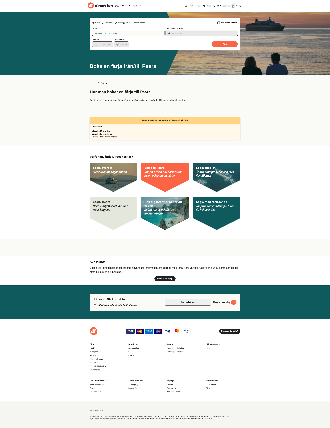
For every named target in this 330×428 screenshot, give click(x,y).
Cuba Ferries (211, 384)
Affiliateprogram (134, 384)
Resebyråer (133, 388)
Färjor (130, 352)
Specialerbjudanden (98, 366)
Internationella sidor (97, 384)
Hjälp (208, 348)
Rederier (93, 355)
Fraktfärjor (132, 355)
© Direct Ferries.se (96, 411)
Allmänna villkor (173, 392)
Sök (225, 44)
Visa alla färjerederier (102, 134)
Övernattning (133, 348)
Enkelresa (109, 23)
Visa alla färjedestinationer (104, 137)
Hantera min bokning (175, 348)
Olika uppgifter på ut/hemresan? (131, 23)
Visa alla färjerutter (101, 131)
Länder (92, 348)
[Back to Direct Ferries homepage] (103, 5)
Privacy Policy (172, 388)
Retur (97, 23)
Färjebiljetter (95, 370)
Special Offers (95, 363)
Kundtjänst (94, 352)
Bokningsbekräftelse (175, 352)
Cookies (170, 384)
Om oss (93, 388)
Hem (92, 83)
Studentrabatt (95, 392)
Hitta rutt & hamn (96, 359)
